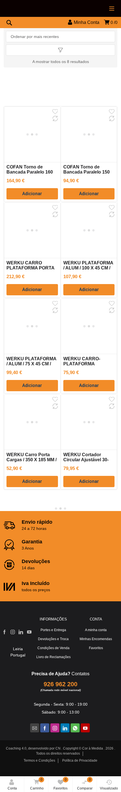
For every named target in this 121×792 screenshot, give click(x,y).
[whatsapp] (75, 727)
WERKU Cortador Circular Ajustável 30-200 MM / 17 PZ (86, 459)
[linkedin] (65, 727)
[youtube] (85, 727)
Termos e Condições (39, 760)
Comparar (85, 784)
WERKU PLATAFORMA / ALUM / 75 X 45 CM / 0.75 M (31, 363)
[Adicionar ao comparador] (55, 118)
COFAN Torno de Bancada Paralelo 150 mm (86, 172)
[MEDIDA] (60, 28)
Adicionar (32, 193)
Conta (12, 788)
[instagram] (54, 727)
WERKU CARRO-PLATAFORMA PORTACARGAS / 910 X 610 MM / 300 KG (88, 366)
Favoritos (60, 784)
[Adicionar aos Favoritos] (55, 111)
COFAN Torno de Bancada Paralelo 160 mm (29, 172)
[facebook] (44, 727)
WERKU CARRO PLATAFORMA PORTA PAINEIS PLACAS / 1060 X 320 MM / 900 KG (31, 270)
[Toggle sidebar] (60, 50)
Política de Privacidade (79, 760)
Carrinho (37, 784)
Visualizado (109, 788)
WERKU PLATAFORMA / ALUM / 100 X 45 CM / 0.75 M (88, 267)
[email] (34, 727)
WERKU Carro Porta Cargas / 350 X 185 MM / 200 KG (31, 459)
